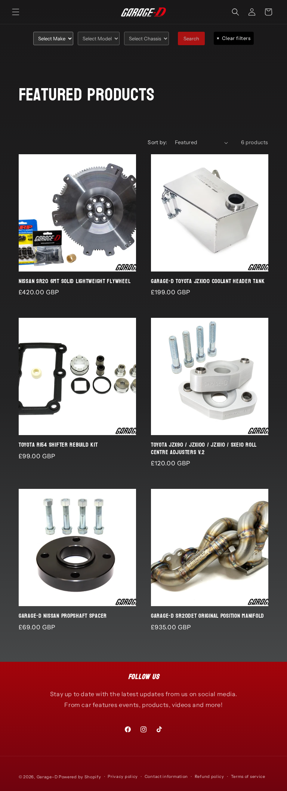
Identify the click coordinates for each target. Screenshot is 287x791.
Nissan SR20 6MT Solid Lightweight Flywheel (74, 281)
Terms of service (248, 776)
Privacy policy (123, 776)
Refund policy (209, 776)
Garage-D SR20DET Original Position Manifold (207, 616)
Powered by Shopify (80, 776)
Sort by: (157, 142)
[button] (15, 12)
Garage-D (47, 776)
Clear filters (233, 38)
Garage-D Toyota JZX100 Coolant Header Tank (208, 281)
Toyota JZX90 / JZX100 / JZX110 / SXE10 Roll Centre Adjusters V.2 (204, 448)
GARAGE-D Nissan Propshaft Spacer (63, 616)
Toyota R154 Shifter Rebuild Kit (58, 445)
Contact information (166, 776)
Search (191, 38)
